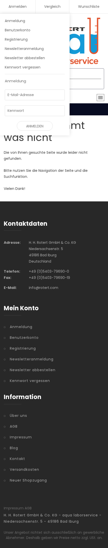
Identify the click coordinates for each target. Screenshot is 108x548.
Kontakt (17, 458)
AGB (14, 426)
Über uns (18, 415)
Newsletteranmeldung (24, 48)
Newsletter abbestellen (25, 57)
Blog (14, 447)
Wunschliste (88, 6)
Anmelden (18, 6)
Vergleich (52, 6)
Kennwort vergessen (22, 67)
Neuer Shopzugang (28, 480)
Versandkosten (24, 469)
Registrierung (16, 39)
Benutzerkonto (17, 30)
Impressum (21, 437)
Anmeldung (15, 20)
